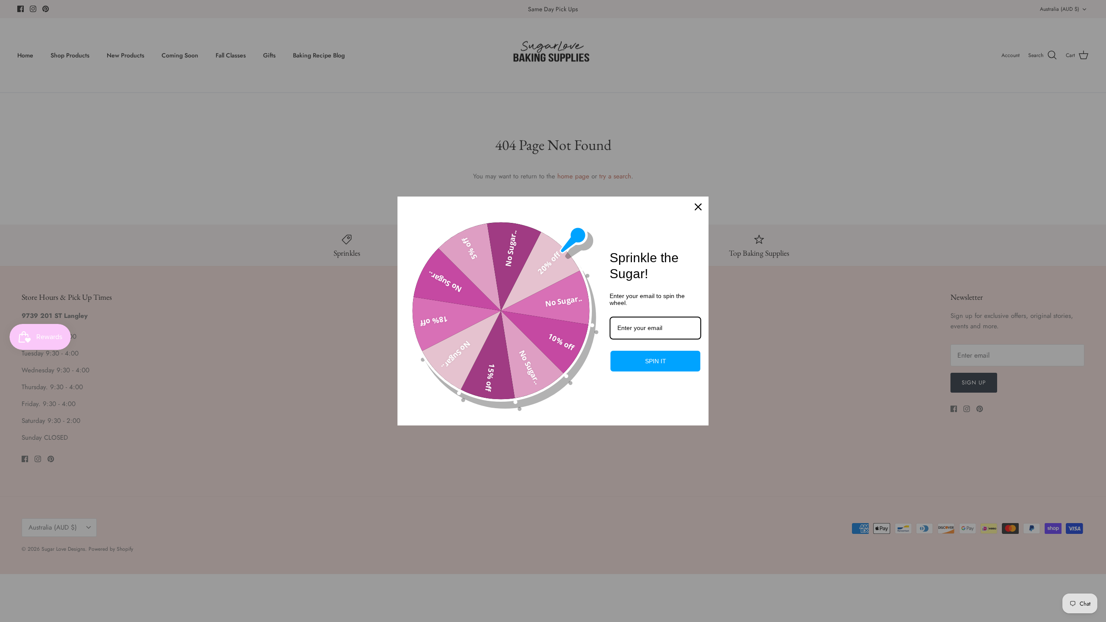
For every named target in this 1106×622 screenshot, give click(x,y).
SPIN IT (655, 361)
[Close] (698, 207)
